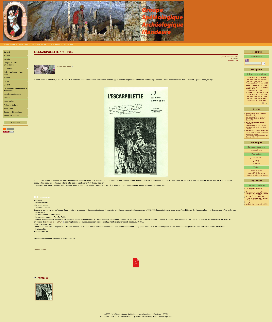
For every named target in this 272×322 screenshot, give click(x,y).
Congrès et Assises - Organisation (11, 64)
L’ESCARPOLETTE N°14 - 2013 (256, 85)
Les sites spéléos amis (12, 94)
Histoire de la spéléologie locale (13, 73)
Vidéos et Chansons (11, 116)
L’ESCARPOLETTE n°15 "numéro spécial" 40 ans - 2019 (257, 82)
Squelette (162, 316)
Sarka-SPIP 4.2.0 (127, 316)
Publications (23, 44)
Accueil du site (9, 44)
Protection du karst (11, 105)
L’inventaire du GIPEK (53, 222)
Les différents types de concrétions (254, 189)
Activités (7, 56)
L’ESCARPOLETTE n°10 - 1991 (256, 96)
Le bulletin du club (39, 44)
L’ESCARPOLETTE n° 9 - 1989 (256, 98)
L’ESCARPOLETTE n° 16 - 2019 (256, 79)
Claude (235, 58)
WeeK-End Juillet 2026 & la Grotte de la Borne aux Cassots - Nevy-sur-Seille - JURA (257, 198)
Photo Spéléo (9, 101)
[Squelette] (8, 132)
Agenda (7, 59)
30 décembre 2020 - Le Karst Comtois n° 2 (256, 114)
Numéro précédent (64, 66)
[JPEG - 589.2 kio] (44, 301)
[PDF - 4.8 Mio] (136, 263)
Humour (7, 78)
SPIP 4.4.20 (114, 316)
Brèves (256, 109)
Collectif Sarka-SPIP (143, 316)
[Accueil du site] (93, 21)
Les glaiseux (250, 202)
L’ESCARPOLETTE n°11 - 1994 (256, 94)
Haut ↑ (169, 316)
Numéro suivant (40, 249)
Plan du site (104, 316)
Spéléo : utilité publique (13, 112)
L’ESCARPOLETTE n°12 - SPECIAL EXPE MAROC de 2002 (257, 91)
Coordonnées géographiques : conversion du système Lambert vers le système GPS (257, 193)
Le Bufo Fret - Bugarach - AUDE (256, 204)
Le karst (7, 85)
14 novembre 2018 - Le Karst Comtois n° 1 (256, 122)
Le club (6, 81)
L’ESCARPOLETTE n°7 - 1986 (61, 44)
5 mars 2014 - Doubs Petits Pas (257, 130)
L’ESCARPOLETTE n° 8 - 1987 (256, 100)
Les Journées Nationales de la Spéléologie (15, 89)
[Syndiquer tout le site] (8, 129)
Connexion (15, 123)
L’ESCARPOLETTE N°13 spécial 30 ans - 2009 (257, 88)
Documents (8, 68)
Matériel (7, 98)
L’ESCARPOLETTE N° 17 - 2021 (256, 77)
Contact (7, 52)
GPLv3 (154, 316)
